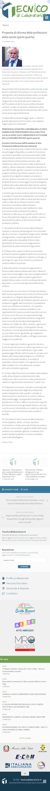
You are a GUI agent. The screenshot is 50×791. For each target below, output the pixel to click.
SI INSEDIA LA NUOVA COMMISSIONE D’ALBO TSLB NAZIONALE (24, 694)
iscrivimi (24, 567)
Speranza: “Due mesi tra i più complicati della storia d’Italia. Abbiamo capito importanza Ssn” (12, 473)
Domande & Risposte (17, 588)
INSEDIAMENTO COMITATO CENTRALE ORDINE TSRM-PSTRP (23, 717)
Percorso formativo (16, 583)
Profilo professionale (17, 578)
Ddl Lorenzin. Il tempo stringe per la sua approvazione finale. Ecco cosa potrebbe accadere (36, 473)
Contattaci (11, 593)
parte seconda (36, 89)
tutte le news (25, 738)
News (6, 25)
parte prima (25, 89)
